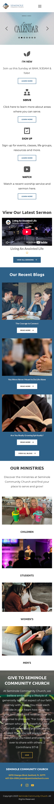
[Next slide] (47, 28)
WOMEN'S (27, 619)
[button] (39, 6)
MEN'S (27, 662)
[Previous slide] (6, 28)
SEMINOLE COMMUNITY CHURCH (27, 769)
